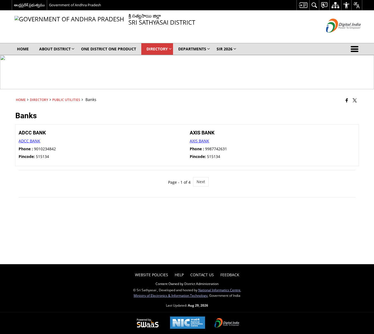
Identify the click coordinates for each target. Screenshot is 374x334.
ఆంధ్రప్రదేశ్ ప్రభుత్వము (29, 4)
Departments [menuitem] (192, 48)
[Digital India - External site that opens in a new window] (336, 37)
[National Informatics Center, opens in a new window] (187, 323)
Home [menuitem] (23, 48)
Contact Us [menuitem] (202, 274)
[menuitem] (303, 5)
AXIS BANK (199, 140)
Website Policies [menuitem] (151, 274)
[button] (355, 49)
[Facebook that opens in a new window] (346, 100)
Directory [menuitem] (157, 48)
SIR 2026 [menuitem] (224, 48)
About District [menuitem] (55, 48)
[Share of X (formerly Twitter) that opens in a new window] (354, 100)
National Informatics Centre (219, 290)
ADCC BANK (29, 140)
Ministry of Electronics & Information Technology (171, 295)
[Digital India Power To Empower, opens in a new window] (227, 323)
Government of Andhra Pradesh (75, 4)
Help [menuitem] (179, 274)
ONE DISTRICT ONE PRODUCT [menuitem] (108, 48)
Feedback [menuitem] (229, 274)
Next (201, 181)
